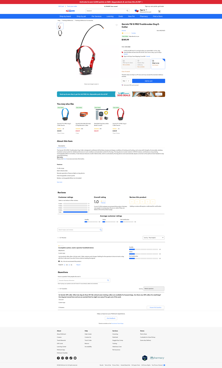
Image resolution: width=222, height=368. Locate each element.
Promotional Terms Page (117, 323)
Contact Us (88, 337)
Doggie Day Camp (117, 340)
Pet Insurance (116, 350)
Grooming (115, 334)
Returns (87, 343)
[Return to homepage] (70, 11)
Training (114, 343)
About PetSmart (61, 334)
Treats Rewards (61, 340)
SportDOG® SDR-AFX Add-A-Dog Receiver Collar (83, 124)
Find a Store (143, 334)
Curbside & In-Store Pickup (147, 337)
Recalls (101, 365)
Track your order (72, 6)
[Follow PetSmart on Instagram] (62, 358)
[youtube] (75, 358)
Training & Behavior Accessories (84, 20)
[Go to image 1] (60, 26)
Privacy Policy (115, 365)
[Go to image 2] (60, 33)
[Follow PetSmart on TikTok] (71, 358)
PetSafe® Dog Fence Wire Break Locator (101, 124)
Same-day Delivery (145, 340)
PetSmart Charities (62, 353)
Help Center (88, 334)
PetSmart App (61, 350)
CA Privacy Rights (145, 365)
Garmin (124, 30)
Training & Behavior (67, 20)
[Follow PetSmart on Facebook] (58, 358)
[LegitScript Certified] (144, 358)
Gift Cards (60, 343)
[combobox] (107, 10)
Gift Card (61, 6)
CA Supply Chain (135, 365)
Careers (59, 337)
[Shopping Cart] (161, 11)
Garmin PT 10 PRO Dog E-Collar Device (64, 124)
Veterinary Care (117, 346)
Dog (59, 20)
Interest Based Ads (125, 365)
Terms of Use (108, 365)
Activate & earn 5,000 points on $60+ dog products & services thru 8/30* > (111, 2)
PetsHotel (115, 337)
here (65, 159)
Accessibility (88, 346)
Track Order (88, 340)
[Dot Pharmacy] (157, 358)
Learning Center (61, 346)
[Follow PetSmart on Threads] (66, 358)
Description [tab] (61, 146)
